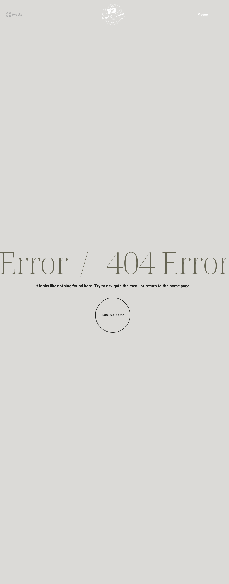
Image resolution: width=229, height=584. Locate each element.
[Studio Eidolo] (113, 14)
